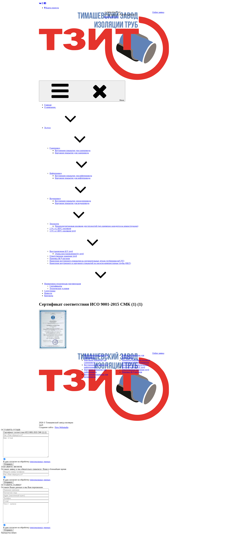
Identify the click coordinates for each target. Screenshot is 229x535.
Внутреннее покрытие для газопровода (72, 150)
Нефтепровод (56, 173)
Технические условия (59, 288)
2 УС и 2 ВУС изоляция (60, 228)
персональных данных (40, 461)
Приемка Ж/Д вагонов (60, 258)
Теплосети (54, 224)
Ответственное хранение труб (63, 256)
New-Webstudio (61, 427)
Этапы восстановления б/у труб (69, 254)
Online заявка (158, 12)
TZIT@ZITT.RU (111, 17)
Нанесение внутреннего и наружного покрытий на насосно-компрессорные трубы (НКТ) (90, 263)
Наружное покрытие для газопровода (72, 153)
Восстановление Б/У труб (61, 251)
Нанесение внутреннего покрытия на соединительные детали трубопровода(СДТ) (87, 261)
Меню (122, 100)
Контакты (48, 295)
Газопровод (55, 148)
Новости (48, 293)
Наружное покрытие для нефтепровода (72, 178)
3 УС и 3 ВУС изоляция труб (63, 231)
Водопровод (55, 198)
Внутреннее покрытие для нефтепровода (73, 176)
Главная (47, 105)
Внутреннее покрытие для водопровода (73, 201)
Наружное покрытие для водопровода (72, 203)
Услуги (47, 128)
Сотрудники (49, 291)
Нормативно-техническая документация (62, 284)
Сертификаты (56, 286)
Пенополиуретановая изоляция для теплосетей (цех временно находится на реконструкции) (96, 226)
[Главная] (104, 79)
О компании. (50, 107)
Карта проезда (52, 8)
